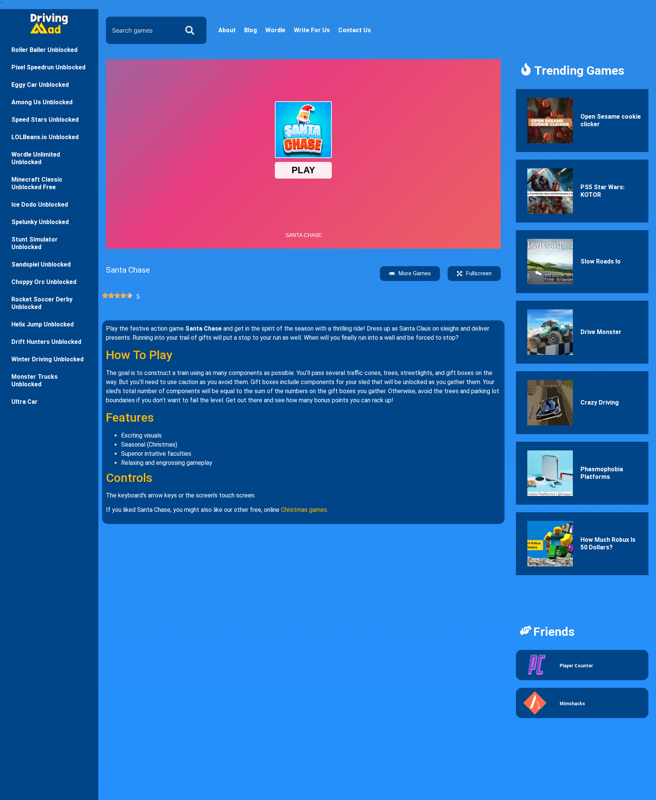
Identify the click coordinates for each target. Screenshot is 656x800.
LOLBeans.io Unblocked (45, 137)
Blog (250, 30)
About (227, 30)
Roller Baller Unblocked (44, 49)
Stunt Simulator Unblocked (34, 243)
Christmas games (304, 509)
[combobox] (140, 30)
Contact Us (354, 30)
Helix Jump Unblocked (42, 324)
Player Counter (576, 665)
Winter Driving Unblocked (47, 359)
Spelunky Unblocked (40, 222)
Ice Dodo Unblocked (39, 204)
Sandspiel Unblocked (41, 264)
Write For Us (312, 30)
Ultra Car (24, 401)
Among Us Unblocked (42, 102)
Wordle (275, 30)
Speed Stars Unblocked (45, 119)
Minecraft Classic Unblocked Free (36, 183)
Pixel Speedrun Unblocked (48, 67)
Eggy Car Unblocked (40, 84)
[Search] (191, 30)
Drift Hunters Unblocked (46, 341)
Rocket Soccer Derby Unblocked (42, 303)
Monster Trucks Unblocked (34, 380)
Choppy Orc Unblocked (43, 281)
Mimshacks (572, 703)
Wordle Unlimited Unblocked (35, 158)
